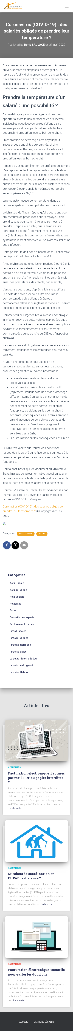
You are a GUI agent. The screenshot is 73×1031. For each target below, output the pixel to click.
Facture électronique (22, 624)
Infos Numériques (20, 644)
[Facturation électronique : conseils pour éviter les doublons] (36, 936)
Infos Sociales (18, 651)
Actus (42, 534)
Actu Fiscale (17, 583)
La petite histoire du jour (24, 658)
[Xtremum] (14, 6)
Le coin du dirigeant (21, 665)
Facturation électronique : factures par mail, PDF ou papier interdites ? (36, 777)
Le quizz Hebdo (19, 672)
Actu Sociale (25, 534)
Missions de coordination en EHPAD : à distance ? (31, 876)
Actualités (15, 603)
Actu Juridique (18, 590)
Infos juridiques (19, 638)
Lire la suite (15, 808)
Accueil (23, 1022)
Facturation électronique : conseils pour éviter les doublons (36, 972)
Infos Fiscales (18, 631)
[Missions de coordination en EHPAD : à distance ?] (36, 840)
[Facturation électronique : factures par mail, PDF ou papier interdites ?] (36, 740)
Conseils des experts (22, 617)
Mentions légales (44, 1022)
